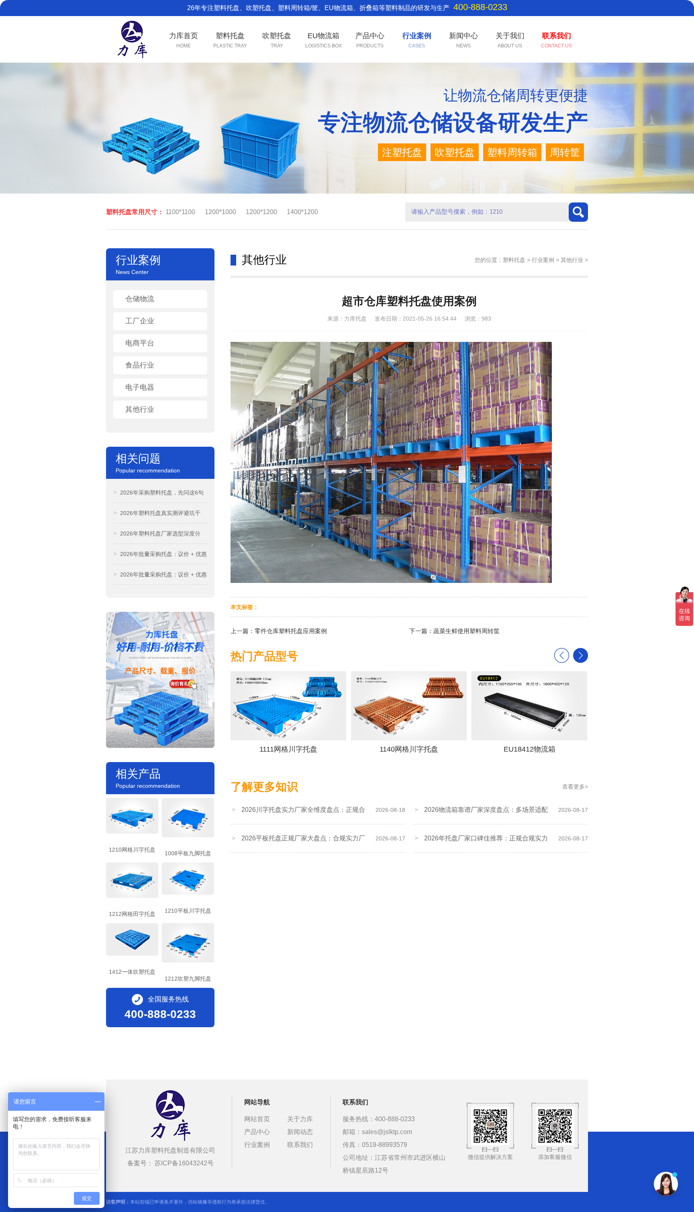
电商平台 (139, 343)
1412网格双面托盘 (532, 749)
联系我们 (300, 1144)
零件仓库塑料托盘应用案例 (291, 630)
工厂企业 (139, 321)
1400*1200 (302, 211)
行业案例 (543, 260)
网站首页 (257, 1119)
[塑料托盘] (170, 1117)
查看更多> (575, 786)
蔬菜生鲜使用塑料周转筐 (466, 630)
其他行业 (139, 409)
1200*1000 (220, 211)
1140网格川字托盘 (291, 749)
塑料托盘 (514, 260)
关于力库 (300, 1119)
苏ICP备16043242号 (184, 1163)
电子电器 (139, 387)
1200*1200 (261, 211)
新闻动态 (300, 1131)
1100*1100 (180, 211)
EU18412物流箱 (412, 749)
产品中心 (257, 1131)
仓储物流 (139, 299)
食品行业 (139, 365)
